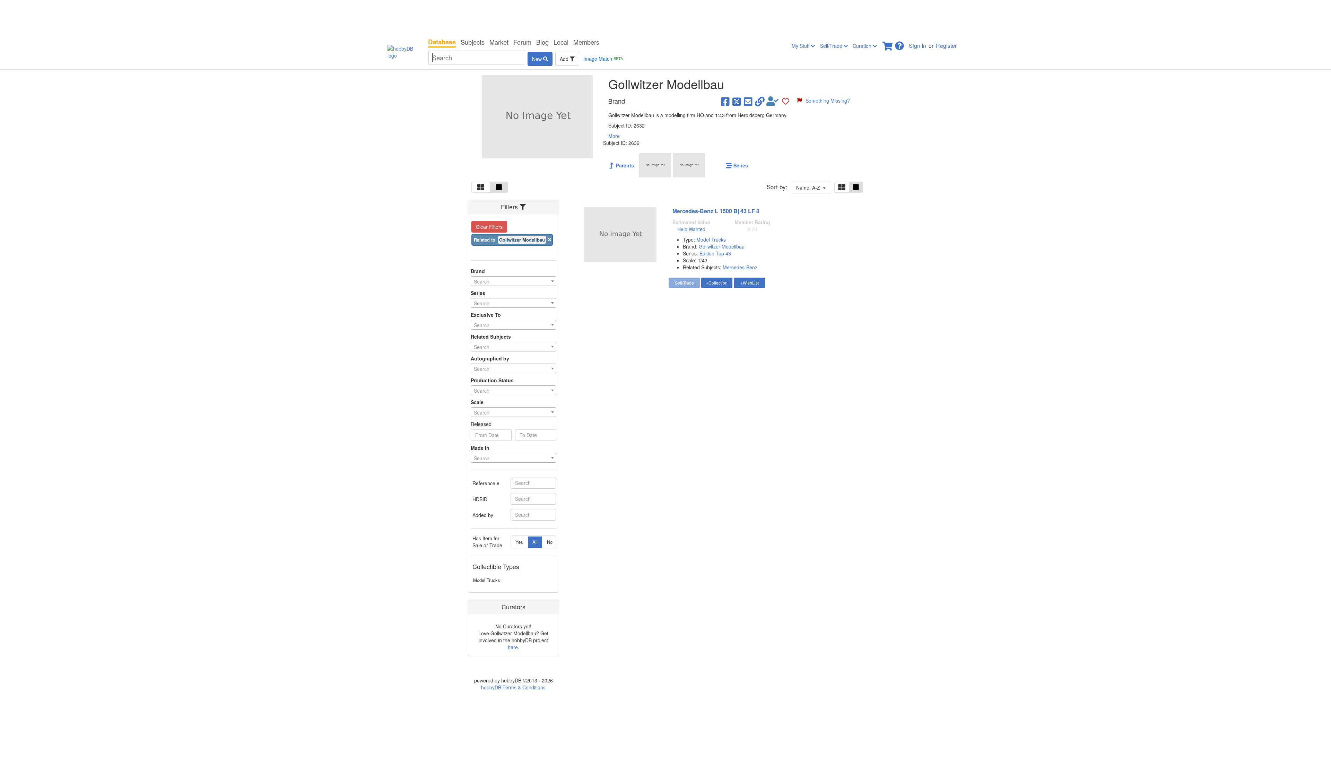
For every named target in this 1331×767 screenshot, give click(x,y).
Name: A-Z (809, 187)
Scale (477, 402)
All (535, 542)
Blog (542, 41)
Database (442, 41)
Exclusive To (486, 314)
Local (561, 41)
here (513, 647)
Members (586, 41)
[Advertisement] (665, 17)
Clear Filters (489, 226)
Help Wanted (691, 229)
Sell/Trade (832, 45)
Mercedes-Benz (740, 267)
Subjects (473, 41)
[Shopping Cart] (888, 43)
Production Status (492, 380)
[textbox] (513, 281)
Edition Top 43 (715, 253)
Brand (478, 271)
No (550, 542)
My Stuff (801, 45)
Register (946, 46)
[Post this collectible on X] (736, 101)
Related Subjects (491, 336)
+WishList (749, 283)
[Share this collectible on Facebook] (725, 101)
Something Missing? (828, 100)
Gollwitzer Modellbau (722, 246)
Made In (480, 447)
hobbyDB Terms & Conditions (513, 687)
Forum (522, 41)
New (537, 58)
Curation (863, 45)
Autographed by (490, 358)
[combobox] (513, 281)
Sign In (917, 46)
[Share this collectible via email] (748, 101)
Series (478, 292)
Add (565, 58)
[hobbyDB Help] (899, 43)
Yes (519, 542)
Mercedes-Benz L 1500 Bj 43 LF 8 (715, 211)
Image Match (603, 58)
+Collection (717, 283)
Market (498, 41)
